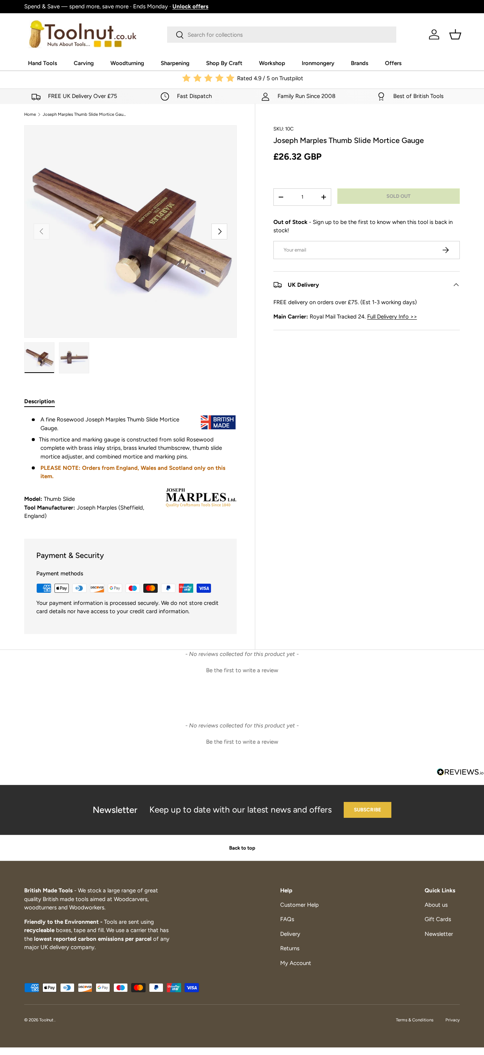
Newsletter (439, 934)
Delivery (290, 934)
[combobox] (281, 34)
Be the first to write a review (242, 670)
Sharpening (175, 63)
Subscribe (367, 809)
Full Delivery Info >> (392, 316)
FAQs (287, 919)
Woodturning (127, 63)
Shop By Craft (224, 63)
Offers (393, 63)
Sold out (398, 196)
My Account (295, 963)
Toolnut (46, 1019)
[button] (455, 34)
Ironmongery (318, 63)
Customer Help (299, 904)
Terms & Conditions (414, 1019)
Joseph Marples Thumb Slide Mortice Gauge (85, 114)
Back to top (242, 848)
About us (436, 904)
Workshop (272, 63)
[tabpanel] (130, 468)
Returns (289, 948)
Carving (84, 63)
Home (30, 114)
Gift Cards (438, 919)
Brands (359, 63)
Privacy (452, 1019)
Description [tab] (39, 401)
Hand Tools (42, 63)
